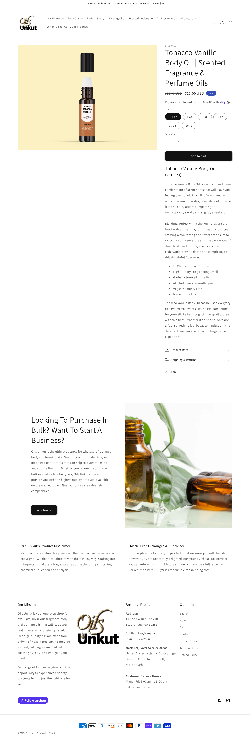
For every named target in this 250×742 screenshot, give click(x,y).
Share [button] (173, 372)
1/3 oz (173, 116)
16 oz (172, 125)
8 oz (220, 116)
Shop (183, 627)
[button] (55, 18)
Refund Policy (188, 655)
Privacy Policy (188, 641)
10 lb (189, 125)
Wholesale (44, 510)
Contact (185, 634)
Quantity (170, 134)
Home (183, 620)
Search (184, 613)
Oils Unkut (31, 733)
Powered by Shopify (47, 733)
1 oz (189, 116)
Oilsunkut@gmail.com (144, 633)
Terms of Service (190, 648)
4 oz (205, 116)
